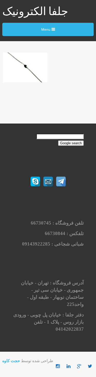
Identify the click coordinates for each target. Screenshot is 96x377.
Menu (46, 29)
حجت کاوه (11, 361)
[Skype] (35, 181)
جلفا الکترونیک (35, 11)
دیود (25, 62)
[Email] (48, 181)
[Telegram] (61, 181)
